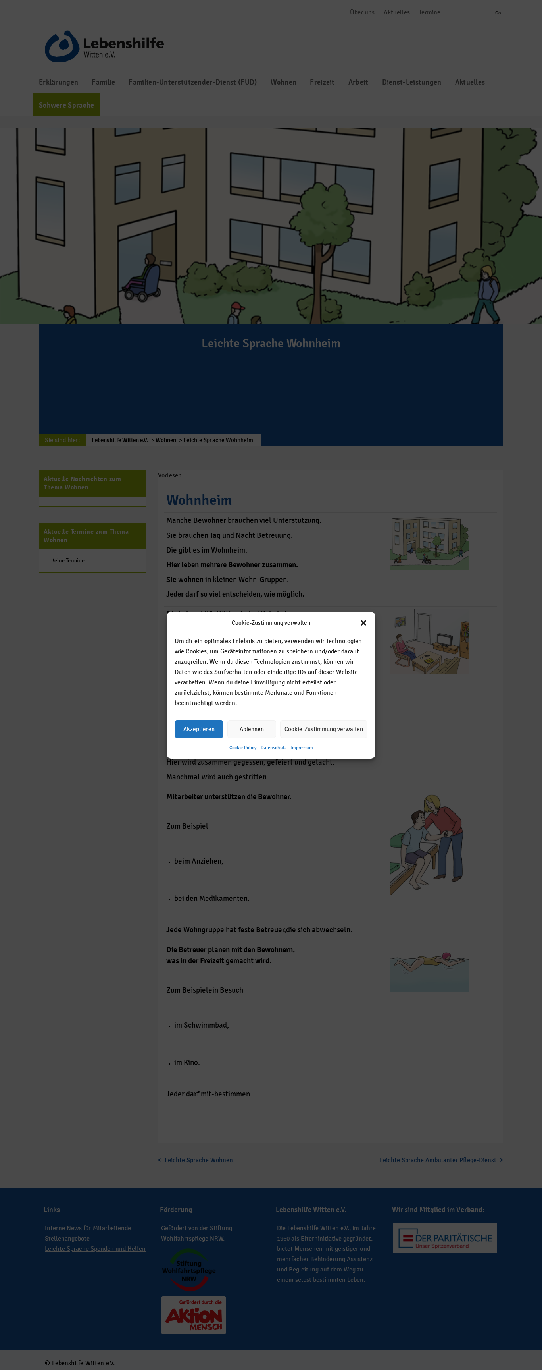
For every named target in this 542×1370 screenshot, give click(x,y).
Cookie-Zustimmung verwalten (323, 728)
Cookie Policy (243, 747)
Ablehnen (252, 728)
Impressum (301, 747)
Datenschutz (273, 747)
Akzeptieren (199, 728)
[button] (363, 623)
